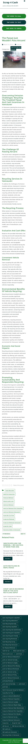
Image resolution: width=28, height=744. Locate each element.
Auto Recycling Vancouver (10, 644)
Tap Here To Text (14, 22)
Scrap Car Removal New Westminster (13, 708)
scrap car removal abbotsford (11, 696)
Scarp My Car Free (8, 515)
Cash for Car (6, 650)
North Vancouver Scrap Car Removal (13, 690)
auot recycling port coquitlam (11, 617)
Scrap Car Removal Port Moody (11, 714)
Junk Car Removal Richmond (10, 669)
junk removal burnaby (8, 684)
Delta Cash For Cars (19, 650)
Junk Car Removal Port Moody (11, 666)
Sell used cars (6, 729)
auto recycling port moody (10, 635)
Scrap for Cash (7, 526)
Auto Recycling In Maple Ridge (11, 567)
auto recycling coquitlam (9, 626)
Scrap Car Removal (8, 519)
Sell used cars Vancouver (9, 732)
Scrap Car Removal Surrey (10, 717)
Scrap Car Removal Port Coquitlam (12, 711)
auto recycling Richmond (9, 638)
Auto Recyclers (10, 490)
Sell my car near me (18, 726)
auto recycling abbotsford (10, 620)
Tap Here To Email (14, 28)
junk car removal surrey (9, 672)
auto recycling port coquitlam (11, 632)
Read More (7, 558)
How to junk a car (8, 501)
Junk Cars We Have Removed (15, 48)
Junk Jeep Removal (7, 681)
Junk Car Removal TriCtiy (9, 675)
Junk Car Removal (8, 504)
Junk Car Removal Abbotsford (11, 656)
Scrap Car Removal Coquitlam (11, 699)
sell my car (5, 726)
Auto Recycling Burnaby (9, 623)
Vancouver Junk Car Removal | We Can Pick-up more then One (13, 545)
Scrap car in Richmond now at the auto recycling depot (13, 590)
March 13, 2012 (8, 44)
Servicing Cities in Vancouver (11, 529)
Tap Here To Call (14, 16)
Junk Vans (5, 687)
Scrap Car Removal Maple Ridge (11, 705)
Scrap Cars (5, 723)
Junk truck (22, 684)
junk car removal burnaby (10, 660)
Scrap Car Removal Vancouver (12, 522)
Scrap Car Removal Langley (10, 702)
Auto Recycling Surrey (8, 641)
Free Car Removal (8, 497)
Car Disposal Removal (8, 647)
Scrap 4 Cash (10, 2)
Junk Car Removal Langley (10, 663)
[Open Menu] (24, 1)
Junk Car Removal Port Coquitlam (13, 508)
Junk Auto (19, 654)
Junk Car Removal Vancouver (11, 512)
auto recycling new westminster (11, 629)
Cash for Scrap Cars (9, 494)
